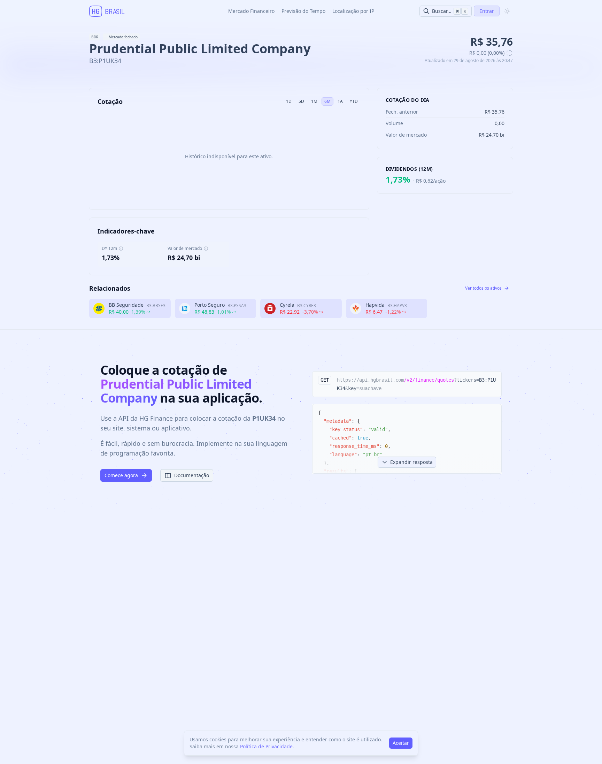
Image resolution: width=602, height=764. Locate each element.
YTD (354, 101)
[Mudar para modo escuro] (507, 11)
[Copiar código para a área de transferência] (493, 380)
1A (340, 101)
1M (314, 101)
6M (327, 101)
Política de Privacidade (266, 746)
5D (301, 101)
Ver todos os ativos (483, 288)
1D (289, 101)
